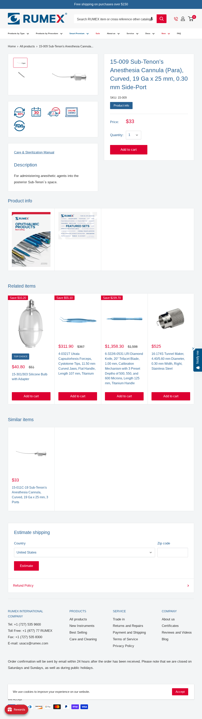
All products (78, 619)
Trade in (119, 619)
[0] (190, 18)
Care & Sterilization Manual (34, 152)
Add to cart (129, 149)
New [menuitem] (164, 33)
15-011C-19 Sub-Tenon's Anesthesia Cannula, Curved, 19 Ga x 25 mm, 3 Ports (30, 495)
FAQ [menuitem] (179, 33)
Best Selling (78, 632)
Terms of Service (125, 639)
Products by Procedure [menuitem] (47, 33)
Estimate (26, 566)
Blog (165, 639)
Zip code (163, 543)
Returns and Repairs (128, 626)
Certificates (170, 626)
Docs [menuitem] (147, 33)
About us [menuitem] (111, 33)
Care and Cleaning (83, 639)
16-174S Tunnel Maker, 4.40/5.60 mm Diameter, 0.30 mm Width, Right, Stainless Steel (168, 361)
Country (20, 543)
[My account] (183, 19)
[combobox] (115, 19)
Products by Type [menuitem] (16, 33)
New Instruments (81, 626)
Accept (180, 691)
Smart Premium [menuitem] (76, 33)
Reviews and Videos (177, 632)
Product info (121, 105)
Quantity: (116, 135)
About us (168, 619)
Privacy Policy (123, 646)
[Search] (161, 18)
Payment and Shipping (129, 632)
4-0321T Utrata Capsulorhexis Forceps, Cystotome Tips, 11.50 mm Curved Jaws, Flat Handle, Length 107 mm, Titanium (76, 363)
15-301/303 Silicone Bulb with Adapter (29, 377)
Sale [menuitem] (98, 33)
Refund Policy (23, 585)
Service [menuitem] (130, 33)
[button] (152, 18)
